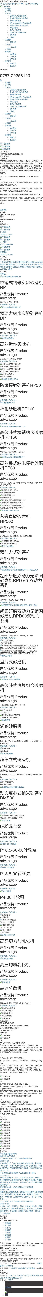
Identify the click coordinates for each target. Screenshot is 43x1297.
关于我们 (8, 11)
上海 (18, 1275)
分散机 (12, 37)
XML (22, 3)
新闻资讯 (8, 51)
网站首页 (8, 8)
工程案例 (8, 49)
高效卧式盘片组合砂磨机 (19, 25)
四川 (20, 1277)
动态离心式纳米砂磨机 (18, 32)
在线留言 (13, 63)
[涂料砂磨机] (5, 146)
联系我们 (8, 61)
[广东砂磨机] (5, 143)
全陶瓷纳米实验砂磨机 (18, 16)
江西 (41, 1275)
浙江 (33, 1275)
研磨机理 (8, 39)
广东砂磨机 (13, 1268)
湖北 (9, 1277)
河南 (5, 1277)
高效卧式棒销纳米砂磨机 (19, 18)
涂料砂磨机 (22, 1268)
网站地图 (11, 3)
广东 (10, 1275)
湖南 (13, 1277)
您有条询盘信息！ (33, 3)
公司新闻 (13, 54)
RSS (18, 3)
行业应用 (8, 44)
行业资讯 (13, 56)
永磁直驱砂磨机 (15, 20)
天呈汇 (10, 1280)
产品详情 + (13, 304)
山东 (1, 1277)
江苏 (29, 1275)
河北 (22, 1275)
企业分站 (3, 3)
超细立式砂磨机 (15, 30)
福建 (37, 1275)
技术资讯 (13, 58)
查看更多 (3, 210)
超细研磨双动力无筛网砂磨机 (20, 23)
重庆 (17, 1277)
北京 (14, 1275)
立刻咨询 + (4, 304)
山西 (25, 1275)
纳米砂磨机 (31, 1268)
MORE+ (3, 274)
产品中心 (8, 13)
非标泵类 (13, 35)
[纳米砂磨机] (5, 149)
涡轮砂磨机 (14, 27)
